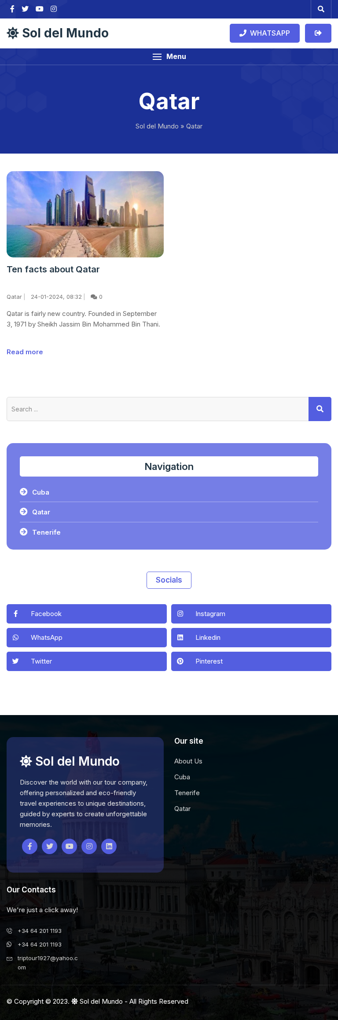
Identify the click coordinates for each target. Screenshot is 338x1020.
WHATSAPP (268, 33)
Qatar (14, 297)
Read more (25, 352)
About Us (188, 761)
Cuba (40, 492)
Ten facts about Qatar (53, 269)
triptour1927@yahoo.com (48, 962)
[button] (169, 56)
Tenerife (46, 532)
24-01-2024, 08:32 (56, 297)
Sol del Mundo (64, 33)
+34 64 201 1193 (40, 930)
